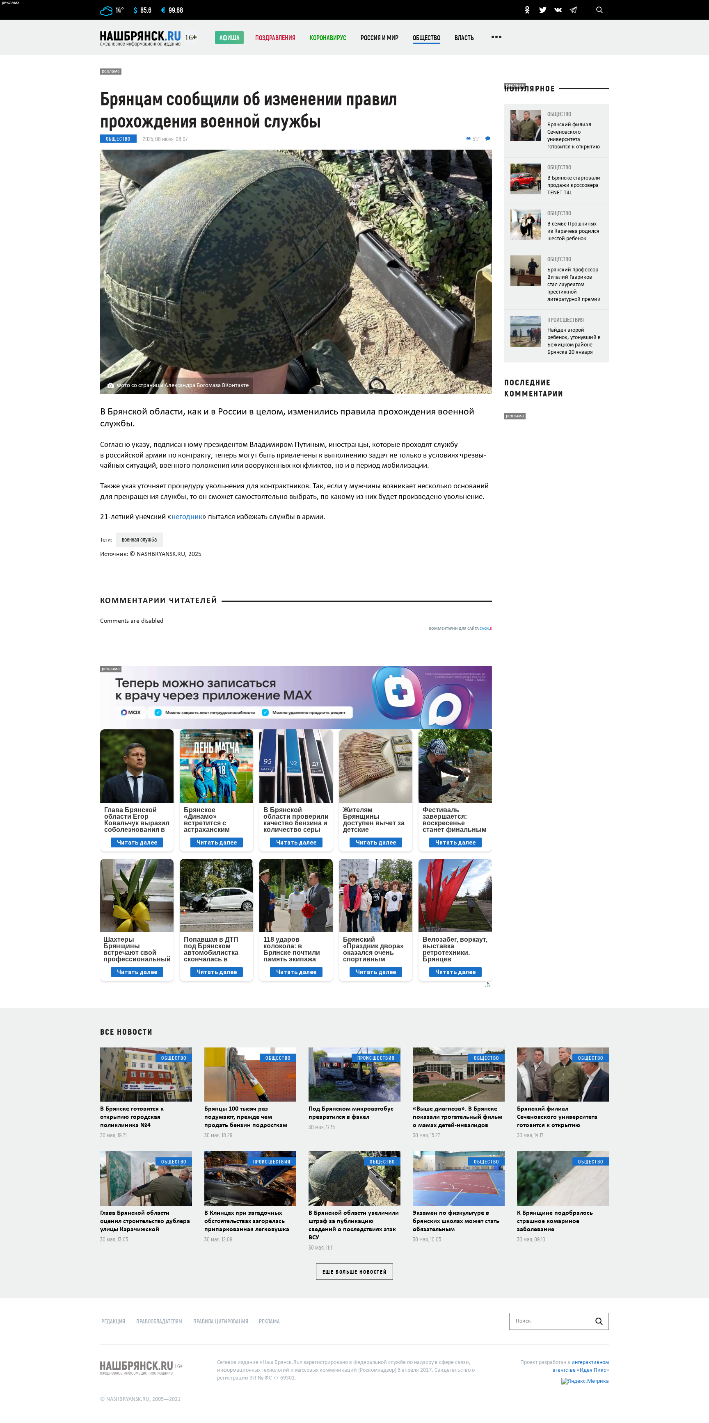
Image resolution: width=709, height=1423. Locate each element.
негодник (187, 517)
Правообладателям (159, 1321)
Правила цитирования (220, 1321)
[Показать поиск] (599, 9)
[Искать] (599, 1321)
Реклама (269, 1321)
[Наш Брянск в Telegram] (573, 10)
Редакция (113, 1321)
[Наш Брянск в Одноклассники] (527, 10)
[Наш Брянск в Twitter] (543, 10)
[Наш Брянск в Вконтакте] (558, 10)
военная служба (139, 539)
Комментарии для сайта (460, 628)
